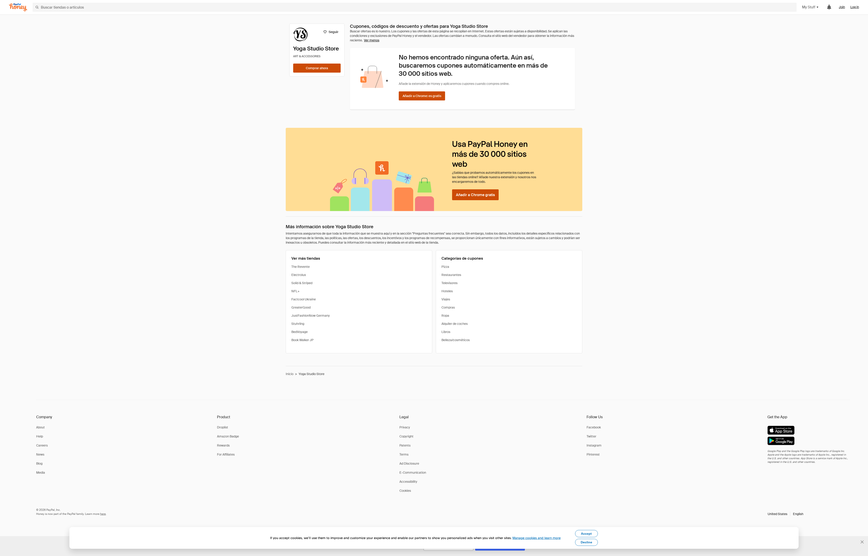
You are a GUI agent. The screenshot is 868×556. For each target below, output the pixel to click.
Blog (39, 463)
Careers (42, 445)
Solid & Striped (301, 283)
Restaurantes (451, 275)
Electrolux (298, 275)
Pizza (445, 267)
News (40, 454)
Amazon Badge (228, 436)
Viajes (445, 299)
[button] (785, 514)
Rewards (223, 445)
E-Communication (412, 472)
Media (40, 472)
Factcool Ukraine (303, 299)
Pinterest (593, 454)
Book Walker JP (302, 340)
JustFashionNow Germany (310, 316)
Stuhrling (297, 324)
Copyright (406, 436)
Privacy (404, 427)
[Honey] (18, 7)
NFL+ (295, 291)
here (103, 514)
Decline (586, 542)
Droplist (222, 427)
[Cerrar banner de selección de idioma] (862, 542)
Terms (403, 454)
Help (39, 436)
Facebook (594, 427)
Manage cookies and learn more (536, 538)
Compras (448, 307)
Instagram (594, 445)
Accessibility (408, 482)
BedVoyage (299, 332)
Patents (404, 445)
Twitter (591, 436)
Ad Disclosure (409, 463)
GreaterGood (301, 307)
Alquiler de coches (454, 324)
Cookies (405, 491)
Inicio (289, 374)
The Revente (300, 267)
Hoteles (447, 291)
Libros (445, 332)
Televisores (449, 283)
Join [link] (842, 7)
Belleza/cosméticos (455, 340)
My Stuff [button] (808, 7)
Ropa (445, 316)
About (40, 427)
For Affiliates (226, 454)
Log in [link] (854, 7)
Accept (586, 533)
